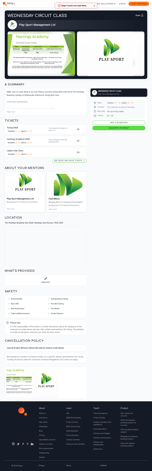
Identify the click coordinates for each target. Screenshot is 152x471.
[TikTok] (18, 443)
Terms (68, 465)
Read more (11, 112)
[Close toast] (94, 5)
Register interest (119, 128)
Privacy (41, 465)
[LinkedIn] (32, 443)
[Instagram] (13, 443)
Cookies (103, 465)
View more (11, 209)
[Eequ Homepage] (9, 4)
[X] (27, 444)
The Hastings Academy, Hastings (121, 107)
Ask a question (119, 123)
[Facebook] (23, 443)
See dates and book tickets (68, 161)
